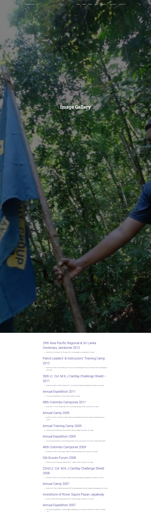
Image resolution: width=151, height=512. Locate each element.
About (96, 4)
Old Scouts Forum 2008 (59, 458)
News (83, 4)
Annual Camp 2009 (56, 413)
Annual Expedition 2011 (59, 391)
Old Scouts (113, 4)
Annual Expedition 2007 (59, 505)
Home (78, 4)
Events (90, 4)
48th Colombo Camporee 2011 (64, 402)
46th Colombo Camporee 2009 (64, 447)
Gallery (103, 4)
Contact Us (122, 4)
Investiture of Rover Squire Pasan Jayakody (73, 494)
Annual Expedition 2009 (59, 436)
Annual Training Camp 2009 (62, 426)
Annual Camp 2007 (56, 484)
